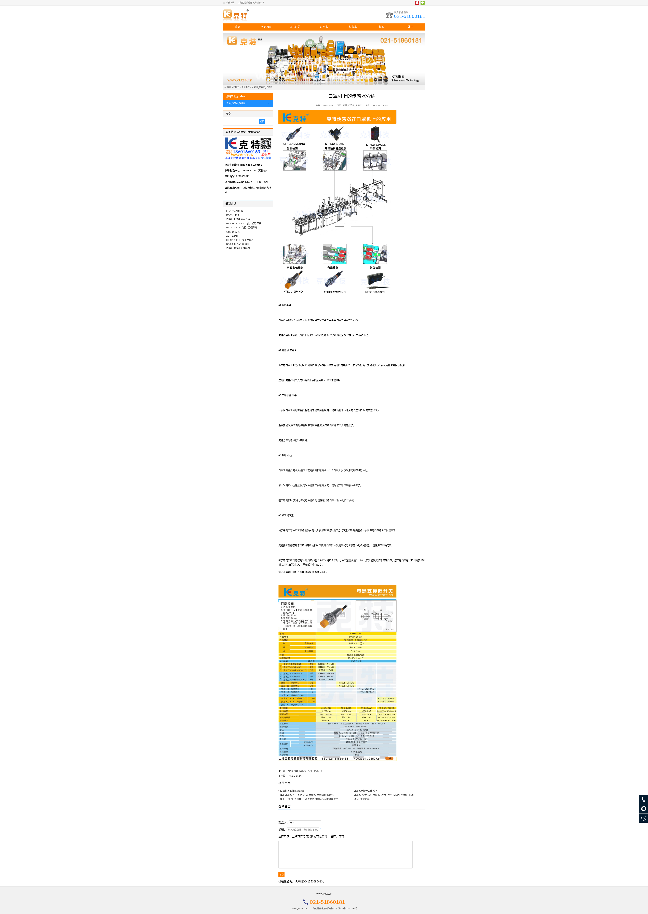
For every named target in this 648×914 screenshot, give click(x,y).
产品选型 (266, 26)
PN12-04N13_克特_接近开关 (241, 227)
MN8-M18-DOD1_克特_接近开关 (305, 770)
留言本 (353, 26)
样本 (381, 26)
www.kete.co (324, 893)
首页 (237, 26)
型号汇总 (295, 26)
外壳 (410, 26)
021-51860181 (409, 16)
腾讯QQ (417, 3)
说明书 (324, 26)
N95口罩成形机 (362, 799)
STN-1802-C (233, 231)
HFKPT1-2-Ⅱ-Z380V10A (239, 240)
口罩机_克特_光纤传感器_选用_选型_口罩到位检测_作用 (384, 794)
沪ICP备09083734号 (347, 908)
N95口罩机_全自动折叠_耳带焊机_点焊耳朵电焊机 (306, 794)
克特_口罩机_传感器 (263, 87)
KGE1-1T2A (295, 775)
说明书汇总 (246, 87)
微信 (423, 3)
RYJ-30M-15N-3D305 (237, 244)
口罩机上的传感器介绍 (292, 790)
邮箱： (282, 829)
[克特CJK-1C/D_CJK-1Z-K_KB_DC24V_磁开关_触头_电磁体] (252, 14)
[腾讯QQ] (643, 808)
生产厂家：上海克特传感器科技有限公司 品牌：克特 (311, 836)
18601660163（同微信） (254, 170)
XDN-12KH (232, 235)
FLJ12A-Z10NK (234, 211)
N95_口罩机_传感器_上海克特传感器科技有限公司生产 (309, 799)
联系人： (283, 822)
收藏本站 (230, 3)
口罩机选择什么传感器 (365, 790)
